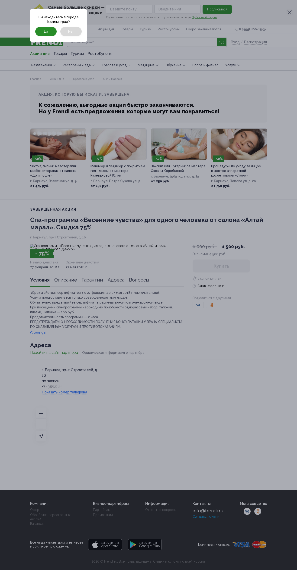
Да (46, 31)
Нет (71, 31)
